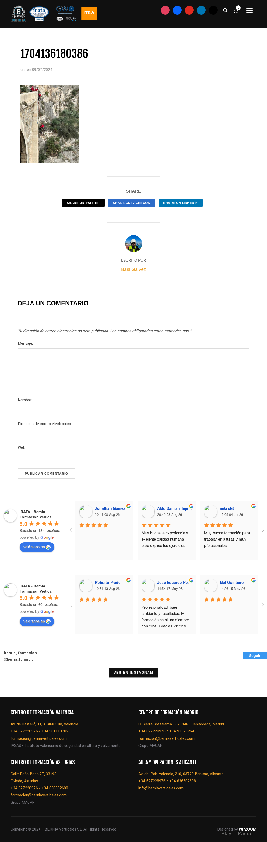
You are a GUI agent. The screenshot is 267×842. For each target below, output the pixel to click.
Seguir (255, 655)
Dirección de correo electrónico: (45, 424)
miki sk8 (227, 508)
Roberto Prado (108, 582)
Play (226, 833)
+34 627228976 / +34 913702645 (167, 731)
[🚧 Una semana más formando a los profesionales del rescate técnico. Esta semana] (252, 684)
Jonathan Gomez (110, 508)
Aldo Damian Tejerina (176, 508)
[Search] (225, 10)
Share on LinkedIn (180, 203)
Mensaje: (25, 343)
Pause (245, 833)
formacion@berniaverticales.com (39, 738)
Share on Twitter (83, 203)
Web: (22, 447)
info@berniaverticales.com (161, 788)
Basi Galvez (133, 269)
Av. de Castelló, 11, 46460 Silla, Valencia (44, 724)
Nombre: (25, 400)
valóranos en (34, 546)
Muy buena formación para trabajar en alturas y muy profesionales (227, 539)
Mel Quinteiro (232, 582)
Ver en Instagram (133, 672)
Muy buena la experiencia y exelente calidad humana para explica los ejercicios (165, 539)
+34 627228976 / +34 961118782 (39, 731)
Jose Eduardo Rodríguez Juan (184, 582)
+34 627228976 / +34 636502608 (39, 788)
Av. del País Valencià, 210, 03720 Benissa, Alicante (181, 774)
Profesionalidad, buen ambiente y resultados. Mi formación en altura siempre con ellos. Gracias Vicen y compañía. (166, 619)
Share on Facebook (131, 203)
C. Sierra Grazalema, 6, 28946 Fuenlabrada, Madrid (181, 724)
